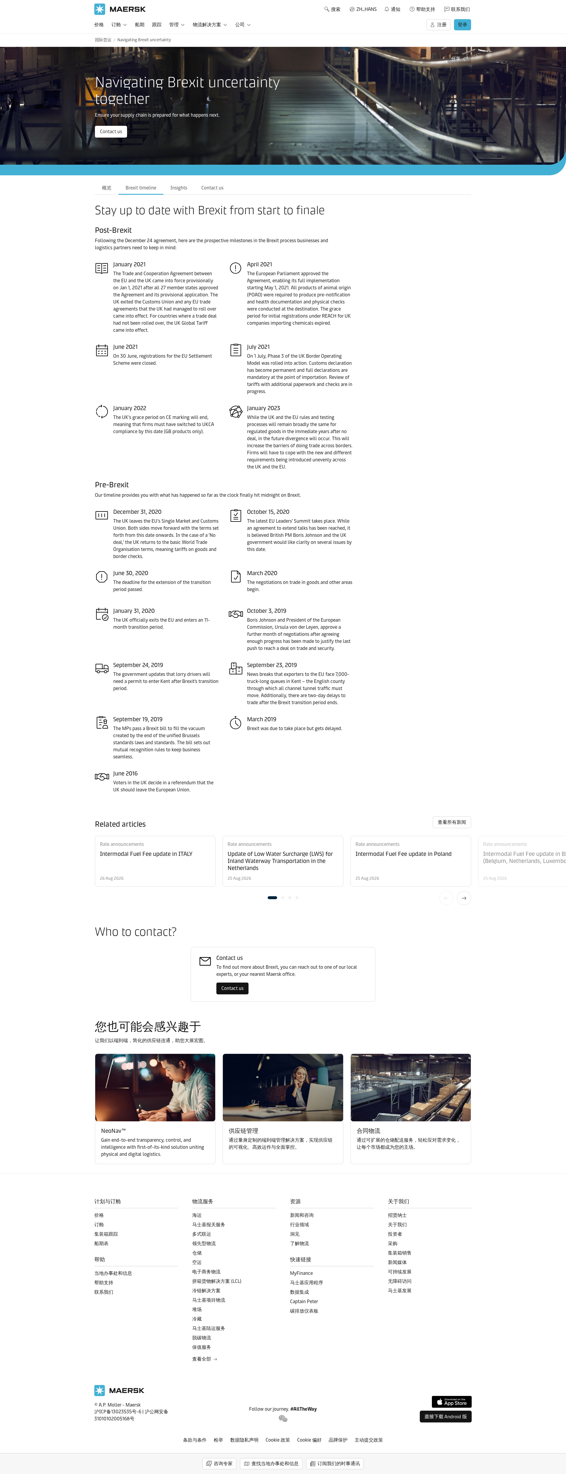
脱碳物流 (201, 1338)
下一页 (464, 898)
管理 (174, 24)
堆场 (197, 1309)
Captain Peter (304, 1301)
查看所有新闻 (452, 822)
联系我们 (460, 9)
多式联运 (201, 1234)
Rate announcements (122, 844)
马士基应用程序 (306, 1282)
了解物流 (299, 1243)
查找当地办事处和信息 (275, 1463)
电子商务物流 (206, 1272)
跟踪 (157, 24)
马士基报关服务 (208, 1224)
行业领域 (299, 1224)
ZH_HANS (366, 9)
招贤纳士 (397, 1215)
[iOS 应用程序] (452, 1402)
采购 (392, 1243)
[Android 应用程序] (446, 1416)
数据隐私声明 (244, 1440)
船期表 (101, 1243)
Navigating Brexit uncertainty (144, 39)
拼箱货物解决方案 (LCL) (216, 1281)
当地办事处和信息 (113, 1273)
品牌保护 (338, 1440)
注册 (442, 24)
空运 (197, 1262)
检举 (218, 1440)
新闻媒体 (397, 1262)
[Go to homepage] (120, 9)
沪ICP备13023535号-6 (117, 1411)
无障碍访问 (400, 1281)
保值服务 (201, 1347)
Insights (178, 188)
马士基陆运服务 (208, 1328)
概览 (106, 188)
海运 (197, 1215)
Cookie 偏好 (309, 1440)
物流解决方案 (207, 24)
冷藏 (197, 1319)
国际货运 (103, 39)
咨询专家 (223, 1463)
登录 (462, 24)
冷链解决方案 (206, 1290)
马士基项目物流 (208, 1300)
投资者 (395, 1234)
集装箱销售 (400, 1253)
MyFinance (301, 1273)
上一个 (446, 898)
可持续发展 (400, 1272)
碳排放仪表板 (304, 1311)
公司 (240, 24)
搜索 (335, 9)
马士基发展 (400, 1290)
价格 (99, 24)
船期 (139, 24)
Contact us (111, 131)
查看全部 (201, 1359)
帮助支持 (425, 9)
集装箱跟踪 (106, 1234)
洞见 (295, 1234)
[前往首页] (119, 1394)
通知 (392, 8)
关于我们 (397, 1224)
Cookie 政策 (278, 1440)
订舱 (116, 24)
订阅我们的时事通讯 (338, 1463)
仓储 (197, 1253)
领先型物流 (204, 1243)
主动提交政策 (369, 1440)
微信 (283, 1418)
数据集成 (299, 1292)
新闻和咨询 (302, 1215)
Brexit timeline (141, 188)
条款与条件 (195, 1440)
